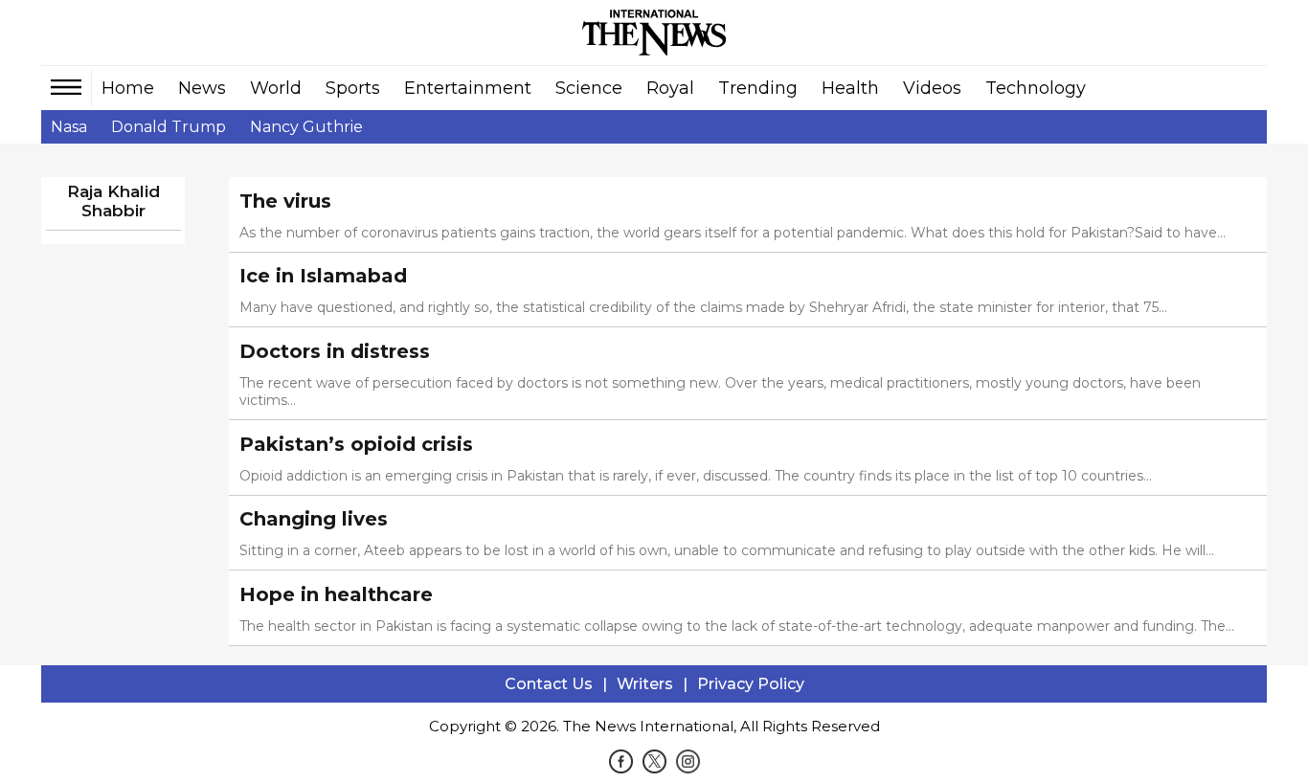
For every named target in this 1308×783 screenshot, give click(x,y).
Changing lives (313, 518)
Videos (932, 88)
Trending (758, 88)
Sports (353, 88)
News (202, 88)
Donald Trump (168, 127)
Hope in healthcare (336, 594)
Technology (1035, 88)
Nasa (69, 127)
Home (127, 88)
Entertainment (467, 88)
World (276, 88)
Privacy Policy (750, 684)
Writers (645, 684)
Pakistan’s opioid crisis (356, 444)
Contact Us (549, 684)
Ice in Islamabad (323, 275)
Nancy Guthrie (306, 127)
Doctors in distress (334, 351)
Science (588, 88)
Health (850, 88)
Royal (670, 88)
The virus (285, 201)
